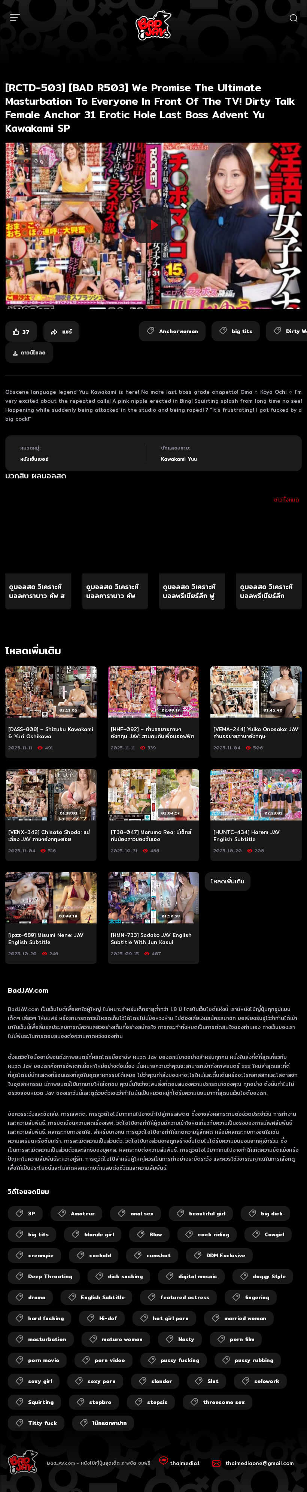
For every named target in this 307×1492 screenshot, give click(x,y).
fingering (257, 1297)
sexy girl (40, 1381)
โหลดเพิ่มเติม (227, 881)
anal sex (142, 1213)
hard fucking (46, 1318)
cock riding (213, 1234)
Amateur (83, 1213)
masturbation (47, 1339)
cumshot (158, 1255)
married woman (245, 1318)
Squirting (41, 1402)
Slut (213, 1381)
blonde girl (99, 1234)
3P (31, 1213)
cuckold (100, 1255)
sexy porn (102, 1381)
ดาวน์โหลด (33, 352)
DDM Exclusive (225, 1255)
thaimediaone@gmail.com (259, 1463)
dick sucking (125, 1276)
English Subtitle (103, 1297)
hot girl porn (171, 1318)
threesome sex (224, 1402)
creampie (41, 1255)
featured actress (184, 1297)
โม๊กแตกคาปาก (109, 1423)
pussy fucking (180, 1360)
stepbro (100, 1402)
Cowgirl (274, 1234)
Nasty (186, 1339)
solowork (266, 1381)
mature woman (122, 1339)
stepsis (157, 1402)
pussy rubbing (254, 1360)
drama (36, 1297)
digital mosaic (197, 1276)
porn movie (43, 1360)
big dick (272, 1213)
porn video (110, 1360)
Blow (155, 1234)
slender (161, 1381)
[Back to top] (287, 1472)
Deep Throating (50, 1276)
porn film (242, 1339)
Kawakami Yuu (179, 459)
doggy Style (269, 1276)
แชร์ (66, 332)
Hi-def (108, 1318)
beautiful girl (207, 1213)
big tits (38, 1234)
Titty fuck (42, 1423)
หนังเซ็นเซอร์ (34, 459)
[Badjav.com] (153, 25)
